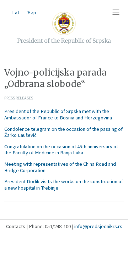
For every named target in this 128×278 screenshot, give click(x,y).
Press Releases (18, 98)
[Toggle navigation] (116, 12)
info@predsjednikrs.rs (98, 226)
